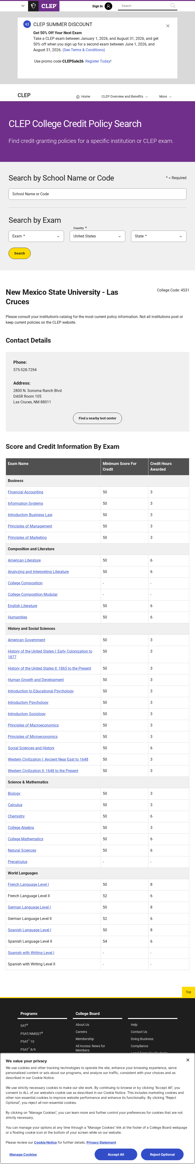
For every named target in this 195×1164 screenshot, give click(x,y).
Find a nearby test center (97, 418)
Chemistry (16, 816)
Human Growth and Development (36, 679)
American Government (26, 640)
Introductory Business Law (30, 515)
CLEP (24, 95)
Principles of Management (30, 526)
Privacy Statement (101, 1142)
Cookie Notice (45, 1142)
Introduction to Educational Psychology (41, 691)
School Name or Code (30, 194)
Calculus (15, 805)
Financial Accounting (25, 492)
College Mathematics (25, 839)
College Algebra (21, 827)
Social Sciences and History (31, 748)
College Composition (25, 583)
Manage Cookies (23, 1154)
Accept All (116, 1154)
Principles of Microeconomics (33, 736)
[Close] (188, 1060)
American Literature (24, 560)
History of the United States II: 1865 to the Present (49, 668)
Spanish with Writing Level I (31, 952)
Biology (14, 793)
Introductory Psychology (28, 702)
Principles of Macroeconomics (33, 725)
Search (19, 253)
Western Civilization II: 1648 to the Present (43, 770)
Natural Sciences (22, 850)
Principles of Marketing (27, 537)
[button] (165, 92)
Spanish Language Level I (29, 930)
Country (78, 228)
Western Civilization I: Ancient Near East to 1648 (48, 759)
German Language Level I (29, 907)
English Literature (22, 606)
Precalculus (17, 861)
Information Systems (25, 503)
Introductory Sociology (27, 714)
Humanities (17, 617)
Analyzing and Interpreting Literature (38, 571)
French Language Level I (28, 884)
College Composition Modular (33, 594)
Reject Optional (162, 1154)
